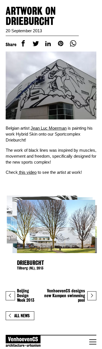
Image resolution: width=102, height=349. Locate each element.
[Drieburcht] (51, 226)
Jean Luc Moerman (49, 128)
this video (27, 172)
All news (22, 315)
